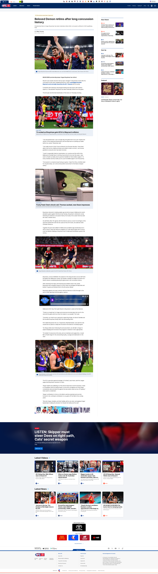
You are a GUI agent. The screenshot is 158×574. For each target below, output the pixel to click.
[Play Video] (64, 112)
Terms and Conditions (73, 570)
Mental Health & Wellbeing (63, 558)
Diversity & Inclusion (62, 563)
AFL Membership (83, 565)
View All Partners (78, 543)
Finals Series (36, 5)
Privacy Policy (45, 559)
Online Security (101, 570)
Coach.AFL (82, 558)
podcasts (107, 96)
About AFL (60, 555)
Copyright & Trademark (91, 570)
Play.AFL (82, 555)
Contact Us (60, 565)
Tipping (139, 5)
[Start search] (148, 5)
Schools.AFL (82, 563)
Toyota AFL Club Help (62, 560)
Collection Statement (51, 559)
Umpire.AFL (82, 560)
